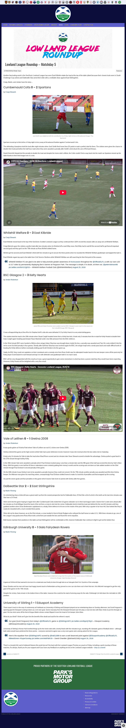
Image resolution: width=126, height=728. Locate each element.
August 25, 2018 (79, 267)
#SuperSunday (25, 638)
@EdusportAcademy (97, 636)
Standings (28, 25)
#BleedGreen (14, 638)
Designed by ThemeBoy (118, 714)
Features (119, 71)
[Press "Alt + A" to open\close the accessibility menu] (123, 725)
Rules (66, 25)
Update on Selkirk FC (11, 654)
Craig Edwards (11, 92)
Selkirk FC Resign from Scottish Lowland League (106, 654)
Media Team (17, 71)
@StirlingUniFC (65, 621)
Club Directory (76, 25)
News (61, 25)
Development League (41, 25)
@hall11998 (54, 636)
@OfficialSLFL (98, 262)
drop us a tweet (99, 647)
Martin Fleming (11, 491)
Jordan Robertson (12, 280)
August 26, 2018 (33, 624)
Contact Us (88, 25)
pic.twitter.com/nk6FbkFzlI (42, 638)
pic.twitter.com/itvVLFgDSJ (19, 267)
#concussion (75, 262)
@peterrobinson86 (110, 265)
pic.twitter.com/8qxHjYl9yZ (82, 621)
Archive (54, 25)
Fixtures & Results (16, 25)
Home (5, 25)
